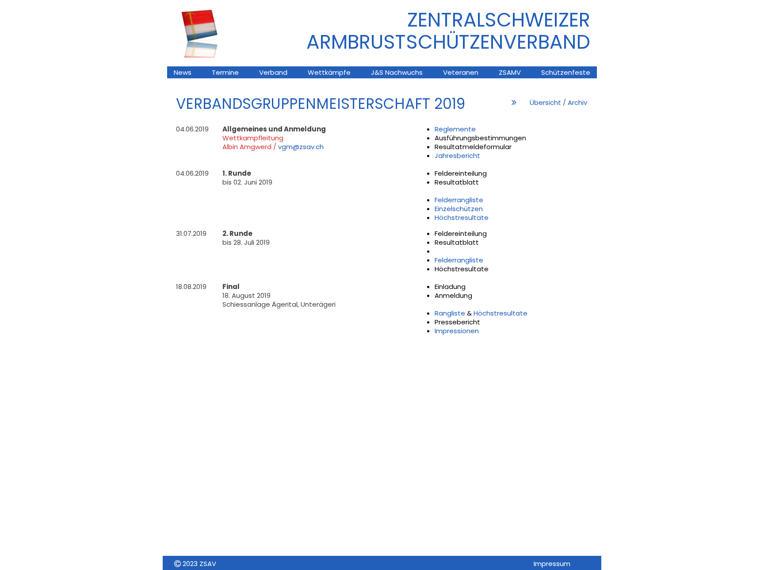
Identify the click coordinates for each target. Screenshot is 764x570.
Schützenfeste (565, 72)
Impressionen (457, 330)
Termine (225, 72)
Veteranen (460, 72)
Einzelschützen (459, 208)
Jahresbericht (457, 155)
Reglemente (455, 129)
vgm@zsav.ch (301, 146)
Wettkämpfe (329, 72)
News (182, 72)
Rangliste (451, 313)
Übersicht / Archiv (558, 102)
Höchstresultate (462, 217)
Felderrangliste (459, 199)
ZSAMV (510, 72)
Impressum (552, 563)
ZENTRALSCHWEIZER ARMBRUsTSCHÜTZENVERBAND (448, 30)
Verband (273, 72)
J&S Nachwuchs (397, 72)
